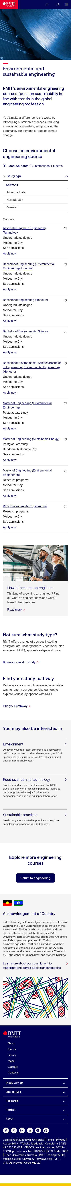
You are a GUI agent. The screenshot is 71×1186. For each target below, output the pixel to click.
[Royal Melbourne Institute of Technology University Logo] (9, 4)
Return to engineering (35, 878)
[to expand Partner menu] (64, 1110)
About (9, 1118)
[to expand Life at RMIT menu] (64, 1092)
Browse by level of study (19, 662)
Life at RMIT (13, 1091)
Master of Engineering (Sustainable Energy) (31, 439)
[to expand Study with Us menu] (64, 1083)
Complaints (51, 1143)
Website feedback (31, 1143)
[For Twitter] (14, 1130)
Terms (50, 1139)
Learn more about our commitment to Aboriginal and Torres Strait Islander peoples (32, 966)
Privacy (60, 1139)
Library (12, 1055)
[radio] (15, 164)
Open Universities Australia (21, 1155)
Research (12, 1100)
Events (12, 1049)
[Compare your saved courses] (49, 4)
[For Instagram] (22, 1130)
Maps (11, 1060)
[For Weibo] (46, 1130)
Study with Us (14, 1082)
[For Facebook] (6, 1130)
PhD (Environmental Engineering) (25, 506)
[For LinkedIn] (30, 1130)
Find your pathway (15, 706)
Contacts (13, 1072)
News (11, 1043)
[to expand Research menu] (64, 1101)
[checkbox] (65, 229)
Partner (10, 1109)
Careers (13, 1066)
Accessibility (10, 1143)
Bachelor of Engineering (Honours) (25, 299)
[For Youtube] (38, 1130)
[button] (58, 4)
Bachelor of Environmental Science (25, 331)
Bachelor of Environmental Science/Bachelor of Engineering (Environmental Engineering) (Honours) (32, 367)
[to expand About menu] (64, 1119)
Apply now (10, 253)
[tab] (35, 185)
